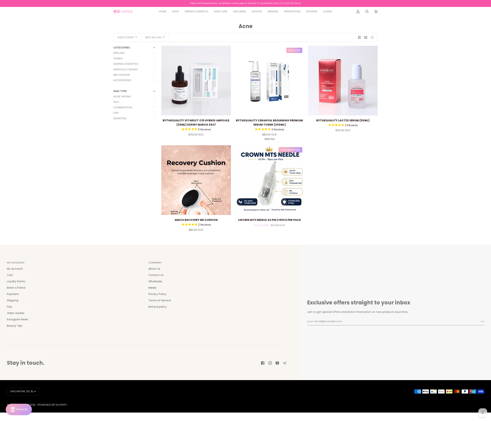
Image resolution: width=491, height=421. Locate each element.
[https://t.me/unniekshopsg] (284, 363)
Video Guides (15, 313)
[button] (175, 11)
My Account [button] (16, 262)
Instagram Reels (17, 319)
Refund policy (157, 307)
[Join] (479, 321)
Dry (116, 112)
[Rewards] (19, 409)
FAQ (9, 307)
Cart (10, 275)
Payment (13, 294)
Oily (116, 101)
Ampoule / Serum (125, 69)
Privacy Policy (157, 294)
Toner (117, 58)
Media (152, 288)
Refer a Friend (16, 288)
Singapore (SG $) (21, 391)
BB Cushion (121, 74)
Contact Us (156, 275)
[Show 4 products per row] (373, 37)
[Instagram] (270, 363)
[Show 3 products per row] (365, 37)
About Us (154, 269)
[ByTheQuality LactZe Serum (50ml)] (343, 80)
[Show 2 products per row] (359, 37)
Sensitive (120, 118)
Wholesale (155, 281)
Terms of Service (159, 300)
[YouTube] (277, 363)
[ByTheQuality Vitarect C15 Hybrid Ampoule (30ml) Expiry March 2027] (196, 80)
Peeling (119, 52)
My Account (15, 269)
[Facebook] (262, 363)
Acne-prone (122, 96)
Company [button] (155, 262)
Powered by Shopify (52, 404)
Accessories (122, 80)
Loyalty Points (16, 281)
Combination (122, 107)
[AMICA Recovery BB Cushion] (196, 180)
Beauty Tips (14, 326)
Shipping (12, 300)
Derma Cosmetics (125, 63)
